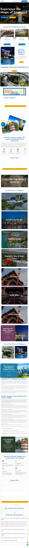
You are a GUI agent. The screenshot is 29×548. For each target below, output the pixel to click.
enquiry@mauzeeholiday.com (16, 1)
